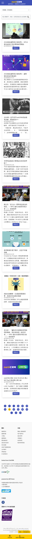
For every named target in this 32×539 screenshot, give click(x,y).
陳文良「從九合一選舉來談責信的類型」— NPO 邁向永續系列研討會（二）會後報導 (15, 207)
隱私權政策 (4, 440)
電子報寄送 (20, 433)
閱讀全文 (16, 48)
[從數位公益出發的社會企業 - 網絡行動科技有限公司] (6, 490)
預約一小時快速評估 (24, 532)
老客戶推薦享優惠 (20, 537)
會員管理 (20, 440)
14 (5, 409)
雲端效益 (4, 451)
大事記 (3, 436)
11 (18, 406)
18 (22, 409)
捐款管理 (20, 436)
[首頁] (17, 2)
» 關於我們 (4, 484)
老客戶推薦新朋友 (6, 447)
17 (18, 409)
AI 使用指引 (5, 454)
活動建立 (20, 438)
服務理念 (4, 431)
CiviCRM (12, 464)
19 (27, 409)
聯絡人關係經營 (22, 431)
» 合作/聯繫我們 (6, 486)
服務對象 (4, 433)
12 (22, 406)
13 (27, 406)
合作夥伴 (4, 449)
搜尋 (28, 17)
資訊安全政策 (5, 442)
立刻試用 (10, 537)
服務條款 (4, 438)
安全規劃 (4, 445)
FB (3, 502)
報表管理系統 (21, 442)
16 (14, 409)
